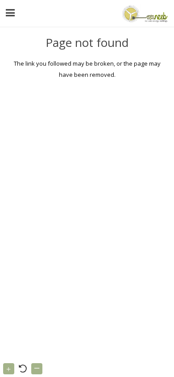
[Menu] (10, 13)
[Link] (144, 13)
